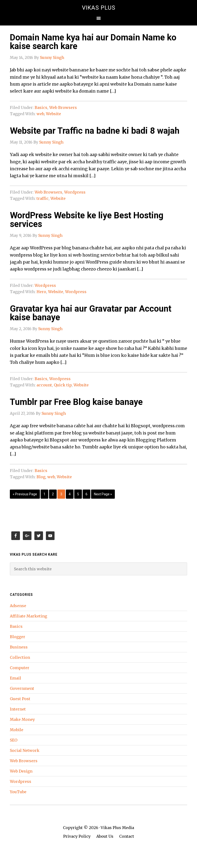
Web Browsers (63, 107)
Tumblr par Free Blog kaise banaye (76, 402)
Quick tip (63, 385)
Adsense (18, 605)
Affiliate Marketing (28, 616)
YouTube (18, 791)
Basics (41, 107)
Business (19, 647)
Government (22, 688)
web (40, 113)
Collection (20, 657)
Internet (18, 709)
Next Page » (103, 494)
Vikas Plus (98, 7)
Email (15, 678)
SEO (13, 740)
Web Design (21, 771)
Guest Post (20, 698)
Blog (41, 476)
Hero (41, 291)
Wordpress (75, 192)
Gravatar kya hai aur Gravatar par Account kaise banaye (90, 313)
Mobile (16, 729)
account (44, 385)
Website (53, 113)
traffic (43, 198)
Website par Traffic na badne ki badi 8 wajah (94, 131)
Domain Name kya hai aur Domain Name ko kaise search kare (93, 41)
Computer (19, 667)
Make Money (22, 719)
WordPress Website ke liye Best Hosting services (86, 219)
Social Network (24, 750)
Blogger (17, 636)
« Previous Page (25, 494)
